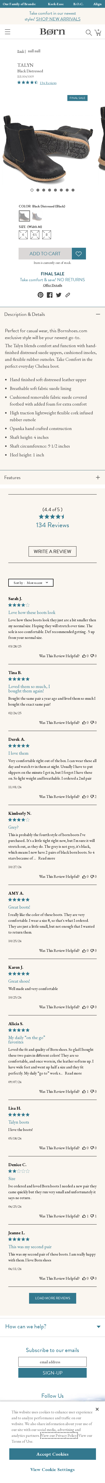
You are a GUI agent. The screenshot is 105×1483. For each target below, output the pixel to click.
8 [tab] (73, 190)
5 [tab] (55, 190)
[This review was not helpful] (92, 656)
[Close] (97, 1409)
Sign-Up (53, 1372)
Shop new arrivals (58, 19)
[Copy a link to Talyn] (67, 295)
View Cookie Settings (52, 1469)
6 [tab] (61, 190)
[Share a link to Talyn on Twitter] (58, 295)
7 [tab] (67, 190)
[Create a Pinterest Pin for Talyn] (40, 295)
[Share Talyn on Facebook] (49, 295)
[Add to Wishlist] (79, 253)
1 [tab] (32, 190)
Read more (46, 858)
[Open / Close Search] (87, 31)
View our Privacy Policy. (59, 1435)
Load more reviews (52, 1298)
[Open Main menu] (7, 32)
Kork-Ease (56, 4)
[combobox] (30, 583)
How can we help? (25, 1326)
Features (12, 477)
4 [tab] (49, 190)
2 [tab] (38, 190)
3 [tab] (44, 190)
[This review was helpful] (84, 656)
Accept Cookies (52, 1454)
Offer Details (52, 285)
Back (20, 51)
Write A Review (52, 551)
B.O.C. (79, 4)
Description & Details (24, 314)
